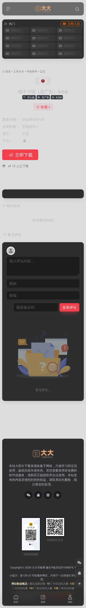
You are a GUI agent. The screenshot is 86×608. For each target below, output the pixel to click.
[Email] (48, 495)
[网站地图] (58, 495)
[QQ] (38, 495)
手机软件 (32, 71)
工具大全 (18, 71)
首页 (8, 71)
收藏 (45, 106)
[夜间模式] (79, 583)
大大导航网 (38, 567)
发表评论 (69, 307)
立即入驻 (74, 23)
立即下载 (24, 154)
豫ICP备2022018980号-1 (61, 567)
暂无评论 (14, 234)
